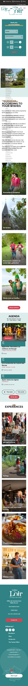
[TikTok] (10, 630)
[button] (24, 8)
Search (14, 52)
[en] (24, 8)
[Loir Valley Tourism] (16, 10)
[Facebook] (6, 630)
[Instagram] (13, 630)
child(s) (16, 47)
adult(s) (16, 42)
